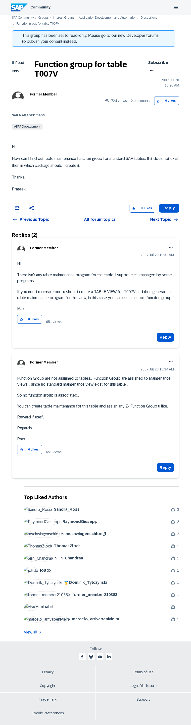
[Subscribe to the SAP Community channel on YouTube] (100, 657)
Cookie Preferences (48, 713)
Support (143, 699)
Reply (165, 337)
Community (40, 7)
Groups (43, 17)
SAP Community (23, 17)
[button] (158, 100)
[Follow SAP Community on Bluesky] (91, 657)
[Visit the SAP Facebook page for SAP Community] (82, 657)
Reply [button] (169, 208)
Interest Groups (63, 17)
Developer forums (142, 35)
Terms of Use (143, 672)
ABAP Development (27, 126)
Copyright (47, 686)
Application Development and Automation (107, 17)
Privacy (47, 672)
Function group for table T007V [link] (37, 23)
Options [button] (150, 71)
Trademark (47, 699)
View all (30, 632)
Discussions (149, 17)
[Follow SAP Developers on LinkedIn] (109, 657)
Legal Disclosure (143, 686)
